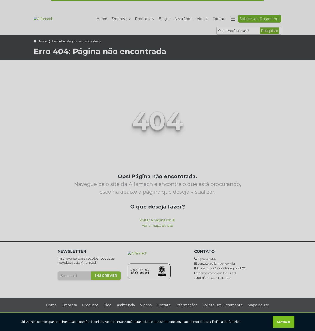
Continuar (283, 321)
